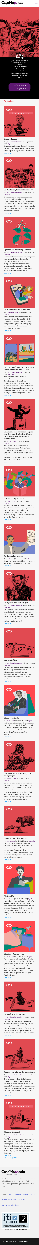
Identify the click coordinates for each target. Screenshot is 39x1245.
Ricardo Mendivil (12, 312)
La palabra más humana (14, 1014)
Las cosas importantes (14, 498)
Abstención (9, 896)
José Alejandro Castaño (18, 61)
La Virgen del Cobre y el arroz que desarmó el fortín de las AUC (19, 368)
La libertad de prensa (13, 556)
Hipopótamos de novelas (15, 838)
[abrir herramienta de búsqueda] (33, 3)
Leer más (7, 153)
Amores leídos (10, 660)
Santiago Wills (11, 441)
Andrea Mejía (11, 501)
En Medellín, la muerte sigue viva (19, 190)
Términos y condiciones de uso (14, 1200)
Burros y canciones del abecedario (19, 1072)
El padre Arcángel (12, 1132)
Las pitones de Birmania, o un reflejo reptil (17, 775)
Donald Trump (19, 56)
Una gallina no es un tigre (16, 602)
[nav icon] (36, 3)
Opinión (19, 65)
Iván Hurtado (11, 841)
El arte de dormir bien (14, 954)
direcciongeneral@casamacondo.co (21, 1194)
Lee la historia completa (19, 87)
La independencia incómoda (17, 310)
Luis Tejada (10, 559)
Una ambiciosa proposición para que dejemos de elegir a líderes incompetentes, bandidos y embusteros (18, 435)
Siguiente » (14, 1158)
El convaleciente (11, 718)
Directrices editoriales (10, 1205)
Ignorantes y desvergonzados (17, 250)
